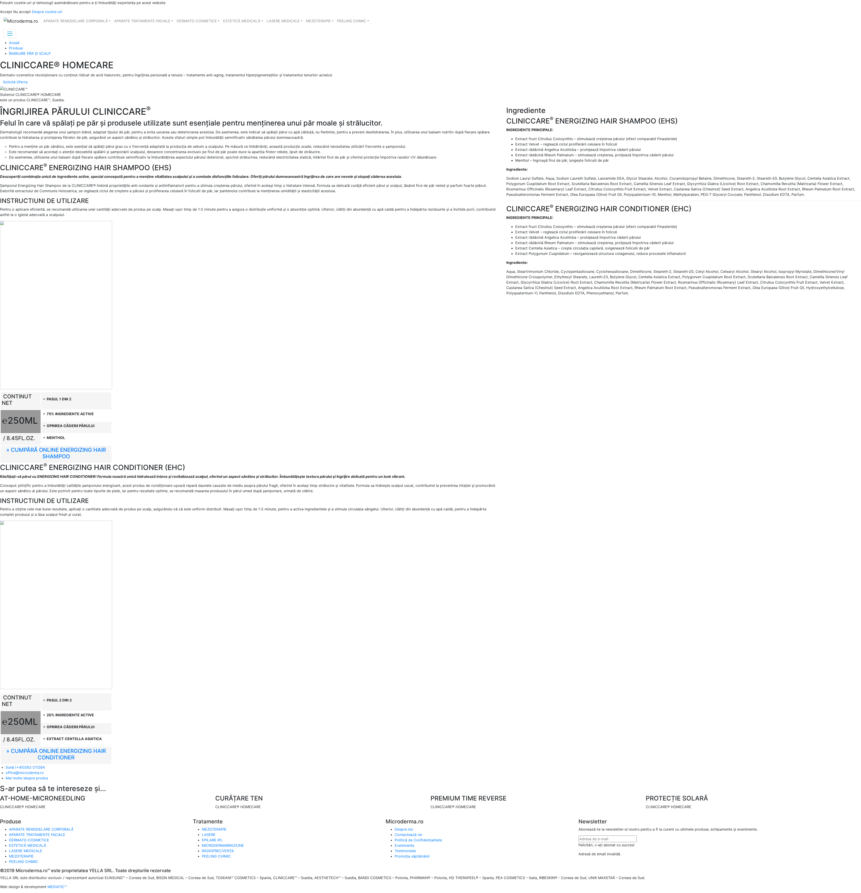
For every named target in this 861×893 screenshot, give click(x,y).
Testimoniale (405, 851)
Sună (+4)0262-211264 (25, 767)
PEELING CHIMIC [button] (351, 21)
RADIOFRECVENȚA (218, 851)
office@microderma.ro (25, 772)
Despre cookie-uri (47, 11)
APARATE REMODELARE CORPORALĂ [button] (75, 21)
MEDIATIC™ (57, 886)
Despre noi (404, 829)
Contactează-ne (408, 834)
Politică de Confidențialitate (418, 840)
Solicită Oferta (15, 82)
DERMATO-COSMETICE (29, 840)
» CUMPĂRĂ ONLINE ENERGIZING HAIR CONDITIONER (56, 754)
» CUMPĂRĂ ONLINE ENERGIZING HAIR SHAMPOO (56, 453)
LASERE (208, 834)
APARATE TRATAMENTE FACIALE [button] (142, 21)
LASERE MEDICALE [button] (283, 21)
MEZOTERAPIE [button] (318, 21)
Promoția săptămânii (412, 856)
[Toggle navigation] (10, 33)
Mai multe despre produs (27, 778)
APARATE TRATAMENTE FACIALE (37, 834)
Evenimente (404, 845)
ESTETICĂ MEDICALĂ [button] (241, 21)
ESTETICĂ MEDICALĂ (27, 845)
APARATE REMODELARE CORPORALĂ (41, 829)
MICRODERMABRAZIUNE (223, 845)
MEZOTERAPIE (21, 856)
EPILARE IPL (212, 840)
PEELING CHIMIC (23, 861)
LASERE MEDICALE (25, 851)
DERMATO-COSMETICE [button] (197, 21)
